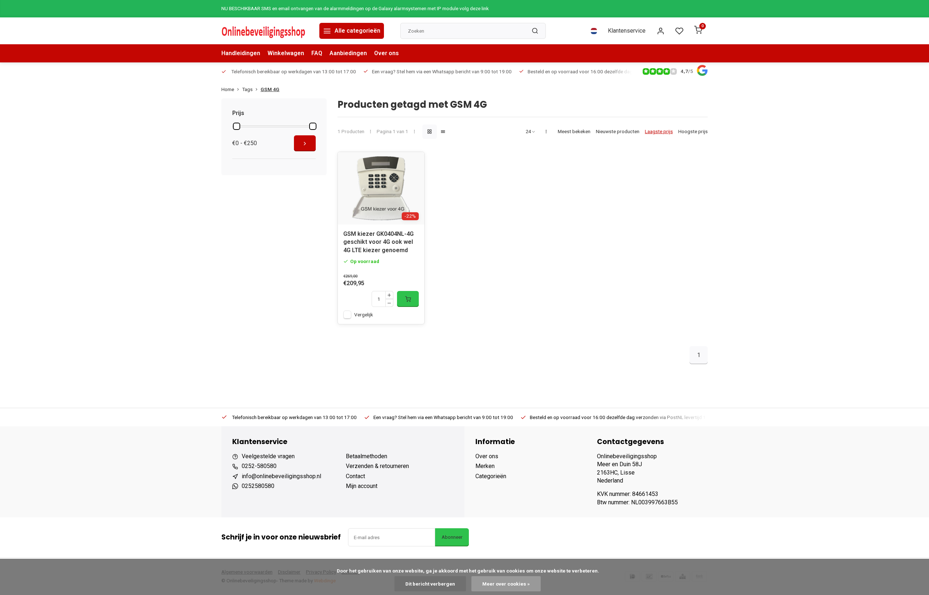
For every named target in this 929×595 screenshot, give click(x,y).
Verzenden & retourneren (377, 466)
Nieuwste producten (617, 131)
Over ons (386, 53)
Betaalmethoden (366, 456)
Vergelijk (363, 314)
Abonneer (452, 537)
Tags (247, 89)
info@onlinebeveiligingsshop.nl (281, 476)
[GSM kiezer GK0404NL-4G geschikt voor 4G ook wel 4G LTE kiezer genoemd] (381, 188)
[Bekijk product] (408, 299)
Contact (355, 476)
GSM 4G (270, 89)
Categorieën (490, 476)
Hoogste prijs (693, 131)
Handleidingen (240, 53)
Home (227, 89)
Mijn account (361, 486)
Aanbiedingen (348, 53)
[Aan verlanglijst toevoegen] (413, 163)
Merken (485, 466)
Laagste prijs (659, 131)
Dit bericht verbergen (430, 584)
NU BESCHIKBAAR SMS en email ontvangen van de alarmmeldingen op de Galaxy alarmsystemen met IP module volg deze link (355, 8)
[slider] (236, 126)
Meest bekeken (574, 131)
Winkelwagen (285, 53)
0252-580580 (259, 466)
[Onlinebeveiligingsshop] (264, 31)
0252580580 (258, 486)
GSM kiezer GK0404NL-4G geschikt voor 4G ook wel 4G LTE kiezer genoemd (378, 242)
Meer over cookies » (506, 584)
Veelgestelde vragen (268, 456)
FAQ (316, 53)
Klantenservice (627, 30)
